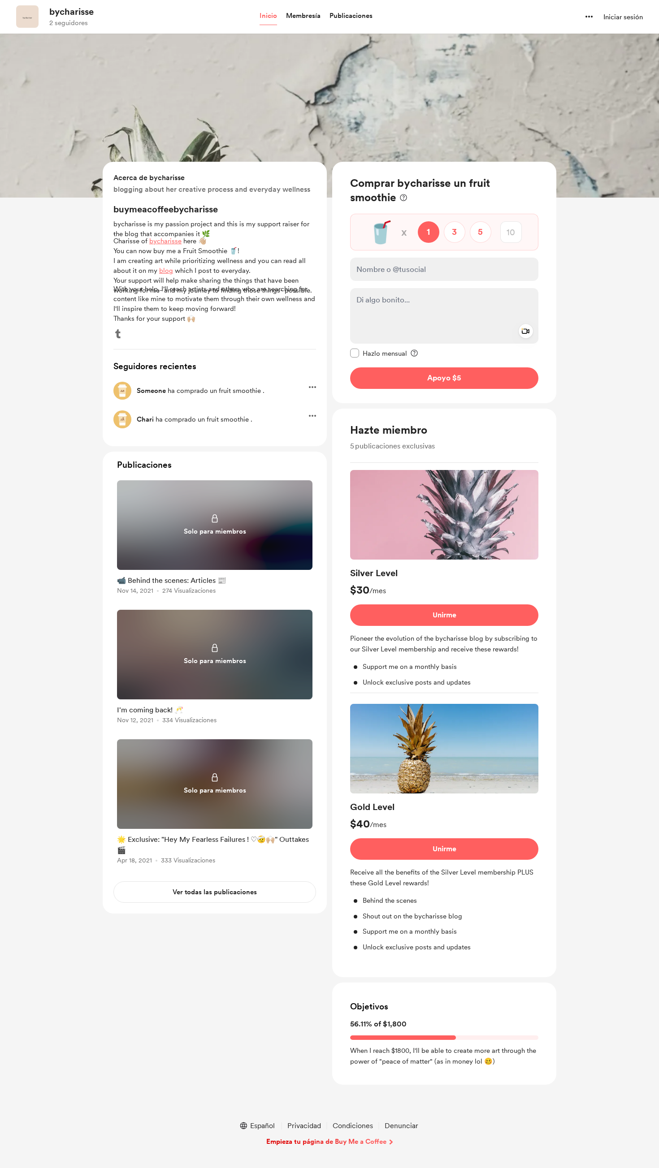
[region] (444, 282)
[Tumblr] (117, 333)
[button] (268, 16)
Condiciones (353, 1125)
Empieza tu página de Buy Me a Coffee (326, 1142)
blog (166, 271)
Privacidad (304, 1125)
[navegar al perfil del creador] (27, 16)
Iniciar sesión (623, 17)
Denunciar (401, 1125)
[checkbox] (378, 353)
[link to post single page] (214, 539)
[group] (444, 581)
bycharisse (71, 11)
